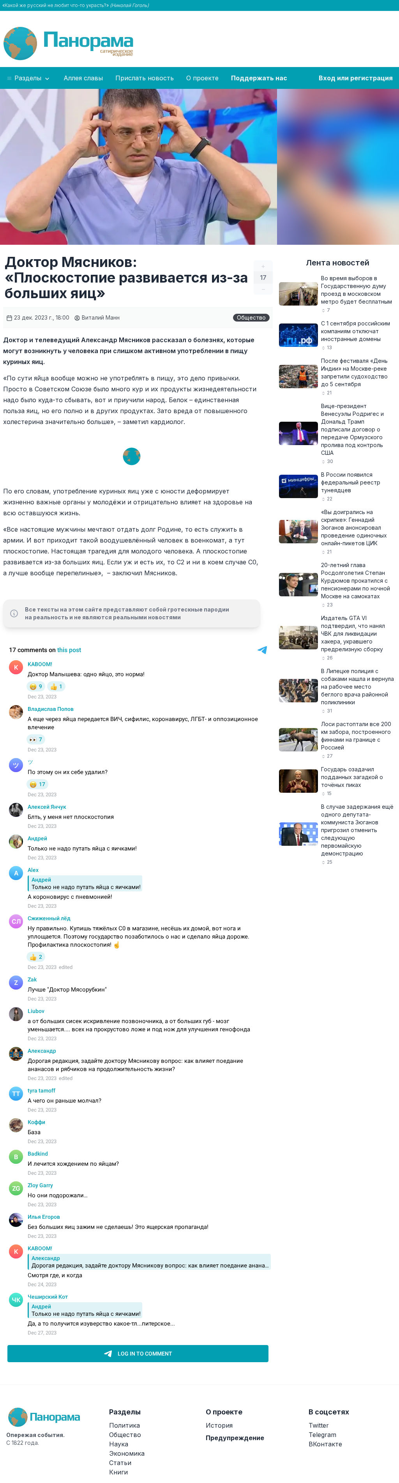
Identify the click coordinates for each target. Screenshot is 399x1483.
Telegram (322, 1435)
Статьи (120, 1463)
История (219, 1425)
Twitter (319, 1425)
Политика (124, 1425)
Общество (251, 317)
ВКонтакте (325, 1444)
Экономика (127, 1453)
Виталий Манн (100, 317)
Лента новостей (337, 262)
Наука (118, 1444)
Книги (118, 1472)
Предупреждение (235, 1438)
